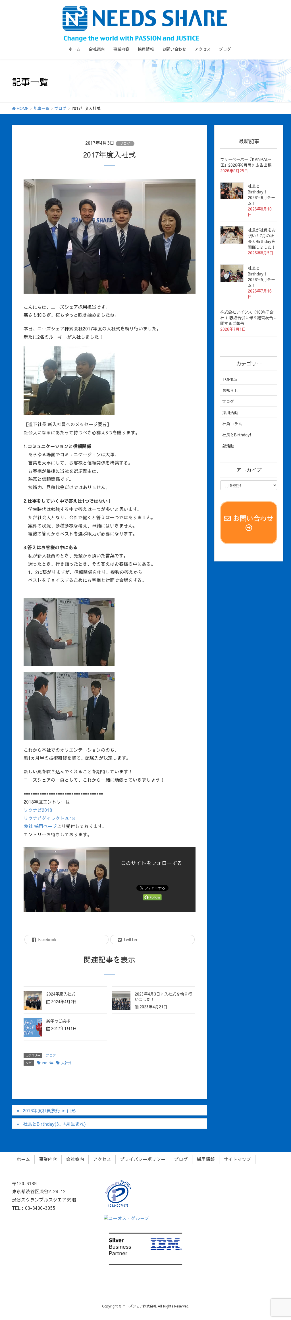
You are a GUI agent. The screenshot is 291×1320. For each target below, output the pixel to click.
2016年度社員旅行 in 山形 (49, 1110)
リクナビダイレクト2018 (49, 818)
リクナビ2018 (38, 810)
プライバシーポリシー (142, 1159)
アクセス (102, 1159)
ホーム (23, 1159)
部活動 (228, 446)
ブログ (125, 143)
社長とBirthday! (236, 435)
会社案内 (75, 1159)
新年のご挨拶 (58, 1021)
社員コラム (232, 423)
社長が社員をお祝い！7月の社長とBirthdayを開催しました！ (262, 238)
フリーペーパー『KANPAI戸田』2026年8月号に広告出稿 (245, 162)
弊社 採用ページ (40, 826)
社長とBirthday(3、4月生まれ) (54, 1124)
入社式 (66, 1063)
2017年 (47, 1063)
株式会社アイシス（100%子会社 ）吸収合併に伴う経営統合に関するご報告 (248, 317)
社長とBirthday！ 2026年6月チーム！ (261, 194)
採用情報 (206, 1159)
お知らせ (230, 390)
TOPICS (229, 379)
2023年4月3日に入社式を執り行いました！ (163, 996)
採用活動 (230, 412)
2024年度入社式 (60, 994)
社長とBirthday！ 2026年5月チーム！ (261, 276)
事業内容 (48, 1159)
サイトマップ (237, 1159)
